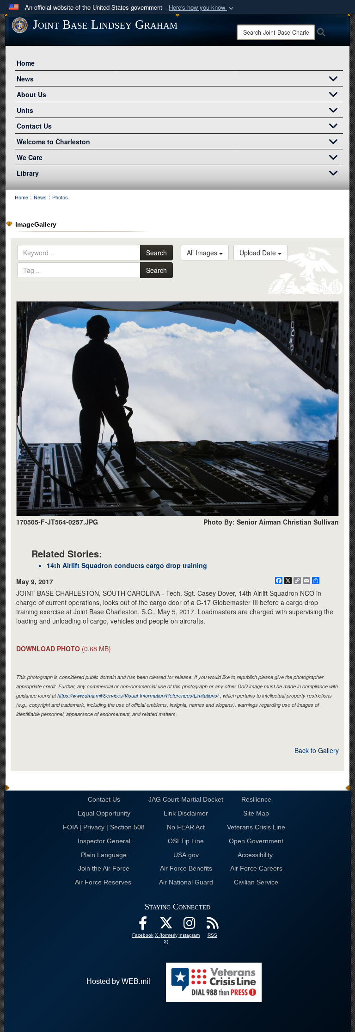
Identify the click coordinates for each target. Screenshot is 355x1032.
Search (156, 252)
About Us (31, 94)
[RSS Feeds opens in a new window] (212, 925)
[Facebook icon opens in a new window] (142, 925)
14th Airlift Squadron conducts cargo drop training (127, 565)
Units (25, 110)
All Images (203, 252)
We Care (30, 157)
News (25, 78)
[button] (202, 7)
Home (26, 63)
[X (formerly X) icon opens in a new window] (166, 925)
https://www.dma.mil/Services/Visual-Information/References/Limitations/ (138, 695)
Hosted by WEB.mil (118, 981)
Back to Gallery (316, 750)
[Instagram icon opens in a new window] (189, 925)
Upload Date (258, 252)
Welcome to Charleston (53, 141)
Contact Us (34, 125)
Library (28, 173)
